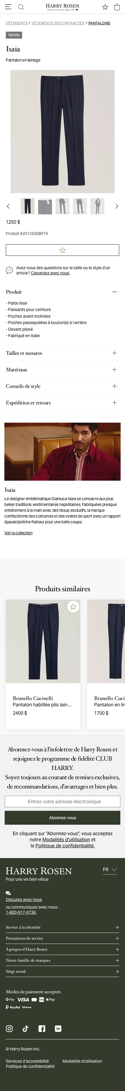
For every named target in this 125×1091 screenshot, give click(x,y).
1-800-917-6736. (21, 912)
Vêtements (17, 23)
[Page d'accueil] (62, 7)
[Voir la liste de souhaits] (105, 7)
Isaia (13, 49)
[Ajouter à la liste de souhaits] (73, 606)
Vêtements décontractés (57, 23)
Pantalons (99, 23)
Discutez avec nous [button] (24, 899)
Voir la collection (18, 532)
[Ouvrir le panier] (117, 7)
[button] (8, 7)
